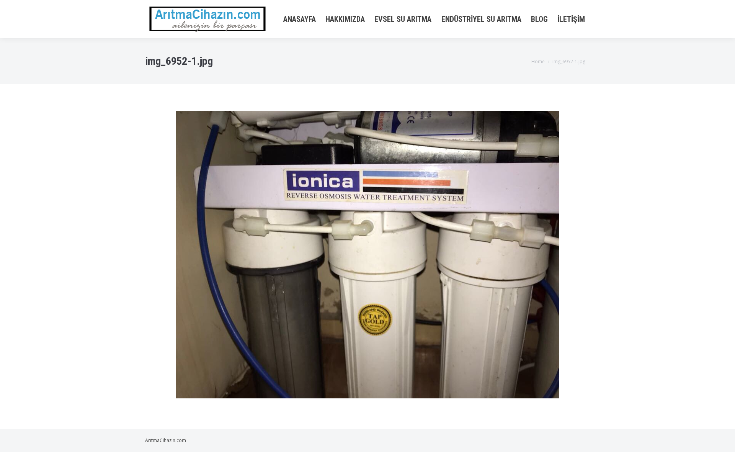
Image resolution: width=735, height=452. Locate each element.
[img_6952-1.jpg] (367, 254)
